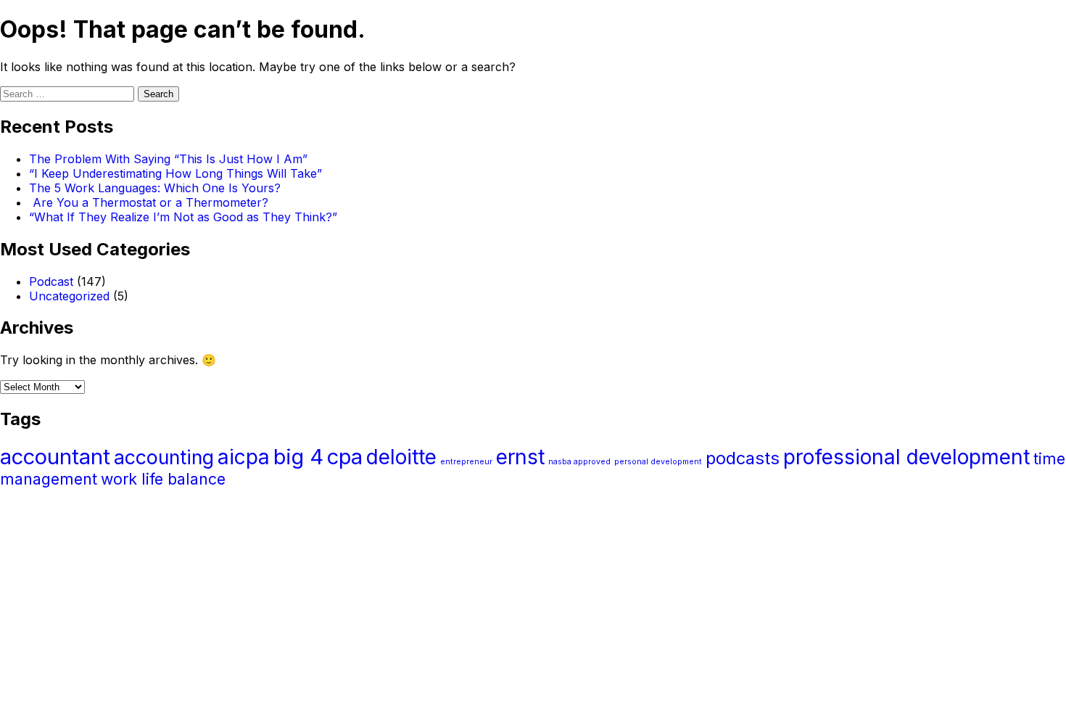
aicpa (244, 457)
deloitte (401, 457)
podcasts (743, 458)
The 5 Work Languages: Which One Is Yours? (155, 188)
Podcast (51, 281)
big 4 (298, 456)
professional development (906, 457)
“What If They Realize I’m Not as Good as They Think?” (183, 217)
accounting (164, 457)
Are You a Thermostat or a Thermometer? (148, 202)
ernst (520, 457)
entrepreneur (466, 461)
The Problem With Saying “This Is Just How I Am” (168, 159)
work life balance (163, 478)
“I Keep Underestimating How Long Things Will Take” (175, 173)
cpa (345, 456)
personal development (658, 461)
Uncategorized (69, 296)
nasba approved (579, 461)
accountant (55, 456)
